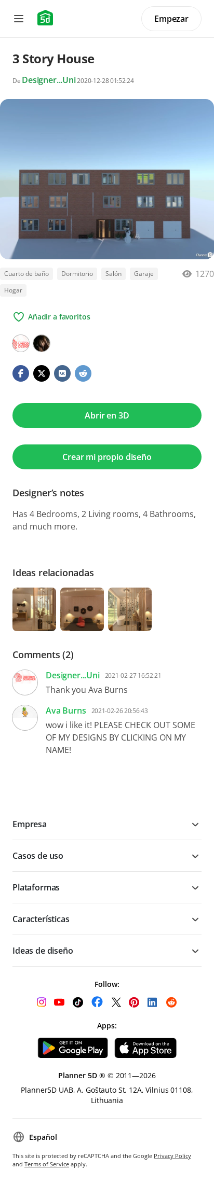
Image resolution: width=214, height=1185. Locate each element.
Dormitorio (77, 273)
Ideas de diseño (42, 950)
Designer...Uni (49, 80)
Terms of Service (46, 1164)
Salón (113, 273)
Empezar (171, 18)
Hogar (13, 290)
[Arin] (41, 343)
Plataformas (36, 887)
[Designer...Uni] (20, 343)
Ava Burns (66, 710)
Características (41, 919)
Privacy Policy (172, 1156)
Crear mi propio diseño (106, 457)
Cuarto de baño (26, 273)
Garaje (144, 273)
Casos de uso (37, 855)
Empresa (29, 824)
